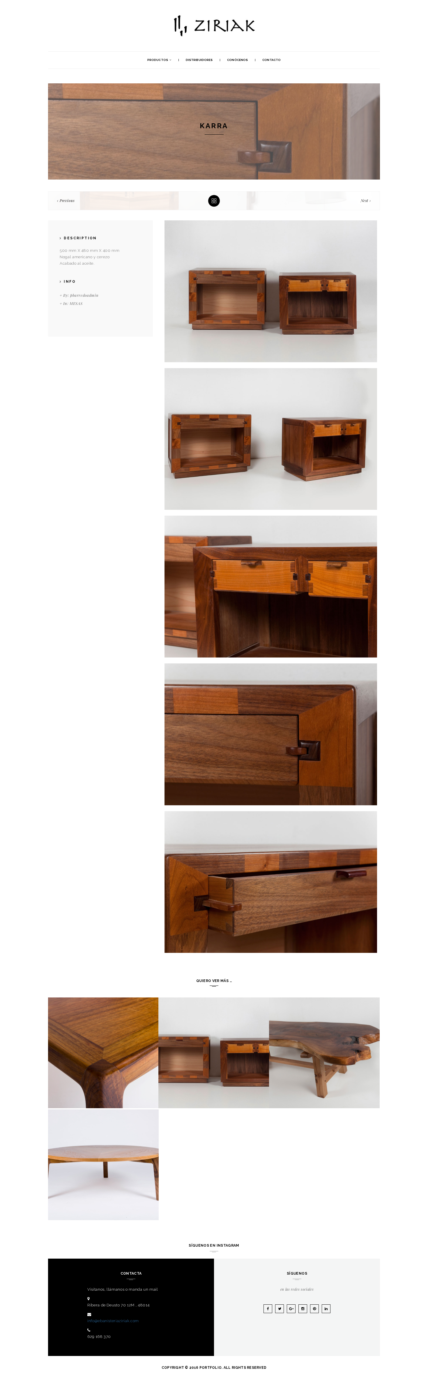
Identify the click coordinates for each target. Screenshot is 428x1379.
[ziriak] (214, 16)
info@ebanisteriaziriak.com (113, 1321)
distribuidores (199, 60)
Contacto (271, 60)
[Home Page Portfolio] (214, 201)
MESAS (76, 303)
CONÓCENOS (237, 60)
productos (157, 60)
